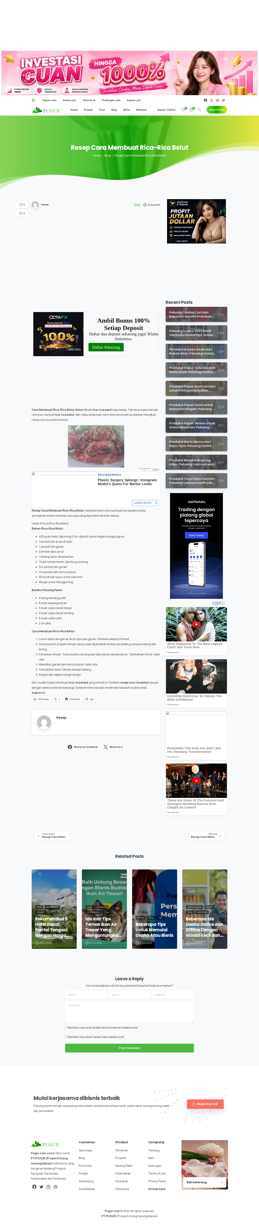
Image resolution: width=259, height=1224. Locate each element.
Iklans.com (69, 100)
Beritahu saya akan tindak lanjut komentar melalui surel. (103, 1027)
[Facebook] (205, 100)
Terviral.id (88, 100)
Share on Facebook (86, 747)
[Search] (199, 110)
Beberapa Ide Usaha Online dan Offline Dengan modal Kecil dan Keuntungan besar (204, 927)
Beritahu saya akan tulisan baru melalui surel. (96, 1037)
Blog (107, 155)
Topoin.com (49, 100)
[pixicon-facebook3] (34, 1187)
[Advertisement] (129, 24)
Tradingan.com (111, 100)
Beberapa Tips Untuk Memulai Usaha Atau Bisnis (154, 930)
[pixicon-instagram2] (48, 1187)
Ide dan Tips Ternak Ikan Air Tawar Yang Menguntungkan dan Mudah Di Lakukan (103, 927)
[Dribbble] (223, 100)
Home (97, 155)
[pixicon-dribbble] (55, 1187)
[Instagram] (217, 100)
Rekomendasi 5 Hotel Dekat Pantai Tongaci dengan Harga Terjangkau (51, 927)
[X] (211, 100)
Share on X (116, 747)
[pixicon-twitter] (41, 1187)
